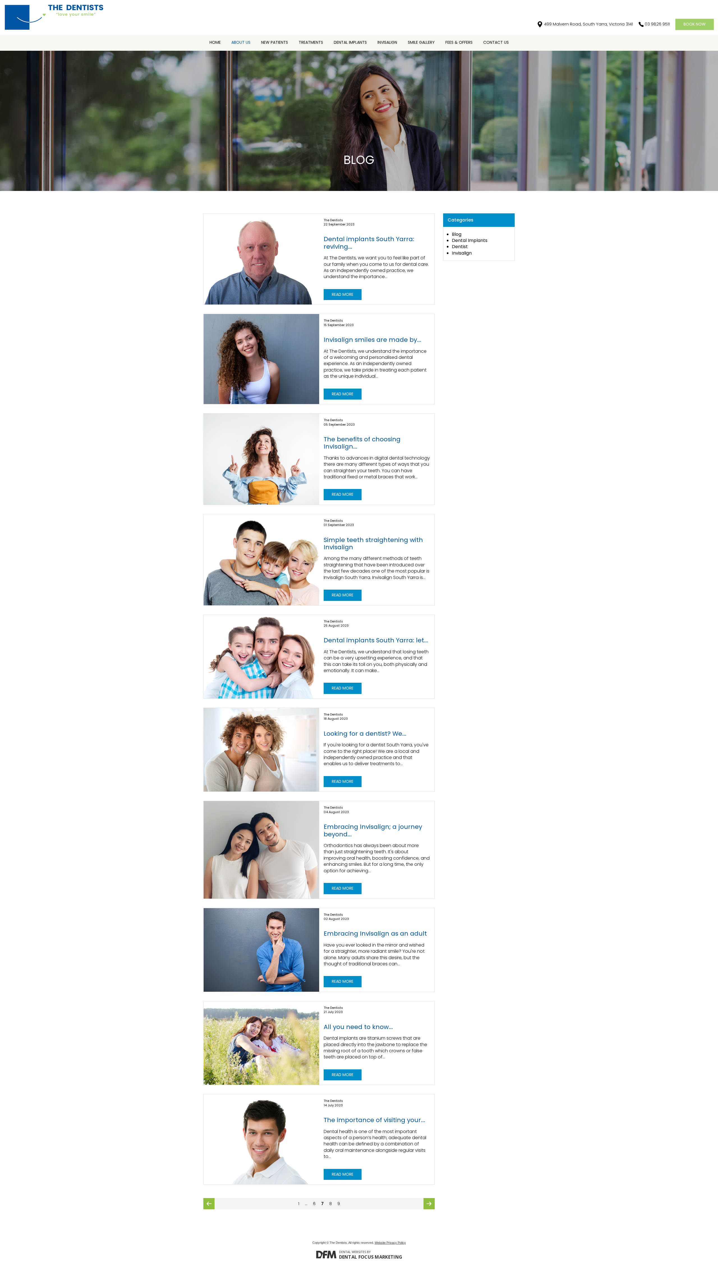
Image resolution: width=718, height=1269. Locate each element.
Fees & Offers (459, 42)
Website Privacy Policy (390, 1242)
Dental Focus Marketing (370, 1257)
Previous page (209, 1205)
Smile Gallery (421, 42)
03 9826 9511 (657, 24)
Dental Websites (352, 1252)
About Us (240, 42)
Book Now (695, 24)
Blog (456, 234)
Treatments (311, 42)
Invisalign (387, 42)
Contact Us (496, 42)
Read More (342, 294)
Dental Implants (350, 42)
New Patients (274, 42)
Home (215, 42)
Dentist (460, 246)
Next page (429, 1205)
